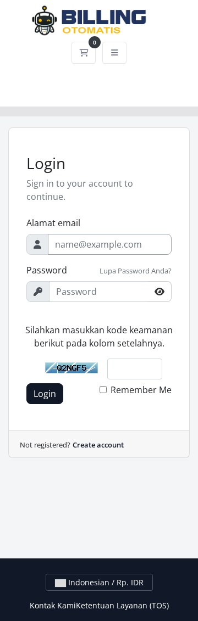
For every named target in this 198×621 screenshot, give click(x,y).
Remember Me (141, 390)
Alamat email (53, 223)
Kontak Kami (53, 605)
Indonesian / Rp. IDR (105, 582)
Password (46, 270)
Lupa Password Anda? (136, 271)
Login (45, 394)
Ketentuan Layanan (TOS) (122, 605)
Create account (98, 445)
